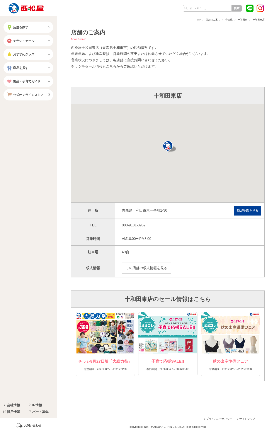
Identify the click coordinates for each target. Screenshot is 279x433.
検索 (237, 8)
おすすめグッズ (23, 54)
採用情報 (13, 412)
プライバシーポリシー (219, 418)
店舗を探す (20, 27)
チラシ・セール (23, 40)
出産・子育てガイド (27, 81)
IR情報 (37, 405)
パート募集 (40, 412)
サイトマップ (247, 418)
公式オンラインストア (28, 95)
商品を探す (20, 68)
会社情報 (13, 405)
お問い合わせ (32, 425)
